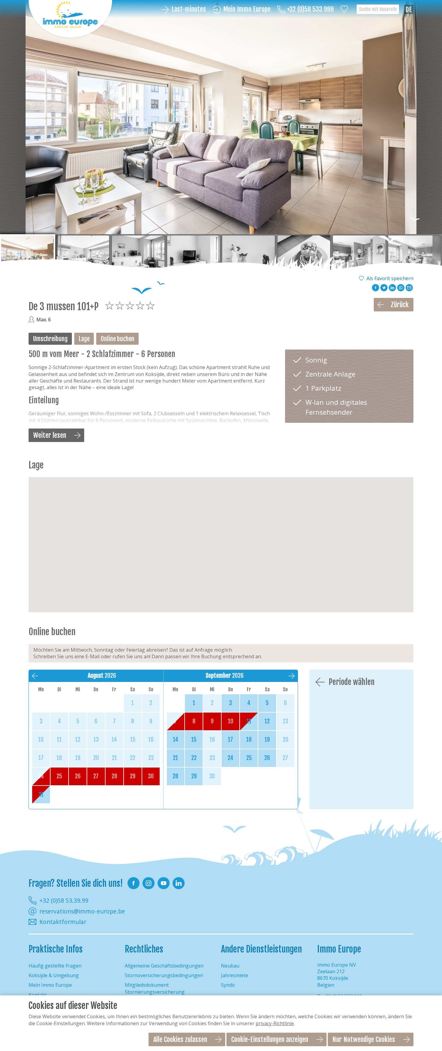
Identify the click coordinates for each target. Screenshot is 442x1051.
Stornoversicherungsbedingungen (164, 975)
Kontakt (38, 995)
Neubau (230, 965)
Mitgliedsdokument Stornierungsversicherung (155, 988)
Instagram (149, 883)
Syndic (228, 985)
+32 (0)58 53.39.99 (63, 900)
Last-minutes (188, 9)
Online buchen (117, 339)
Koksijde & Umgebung (54, 975)
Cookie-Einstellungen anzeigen (269, 1039)
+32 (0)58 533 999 (310, 9)
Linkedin (179, 883)
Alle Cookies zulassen (180, 1039)
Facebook (133, 883)
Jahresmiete (234, 975)
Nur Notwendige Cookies (363, 1039)
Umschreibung (50, 339)
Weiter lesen (49, 435)
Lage (84, 339)
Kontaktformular (62, 922)
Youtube (164, 883)
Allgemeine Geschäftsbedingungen (164, 965)
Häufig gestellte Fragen (55, 965)
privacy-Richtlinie (275, 1023)
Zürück (400, 304)
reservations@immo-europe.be (82, 911)
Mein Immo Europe (247, 9)
